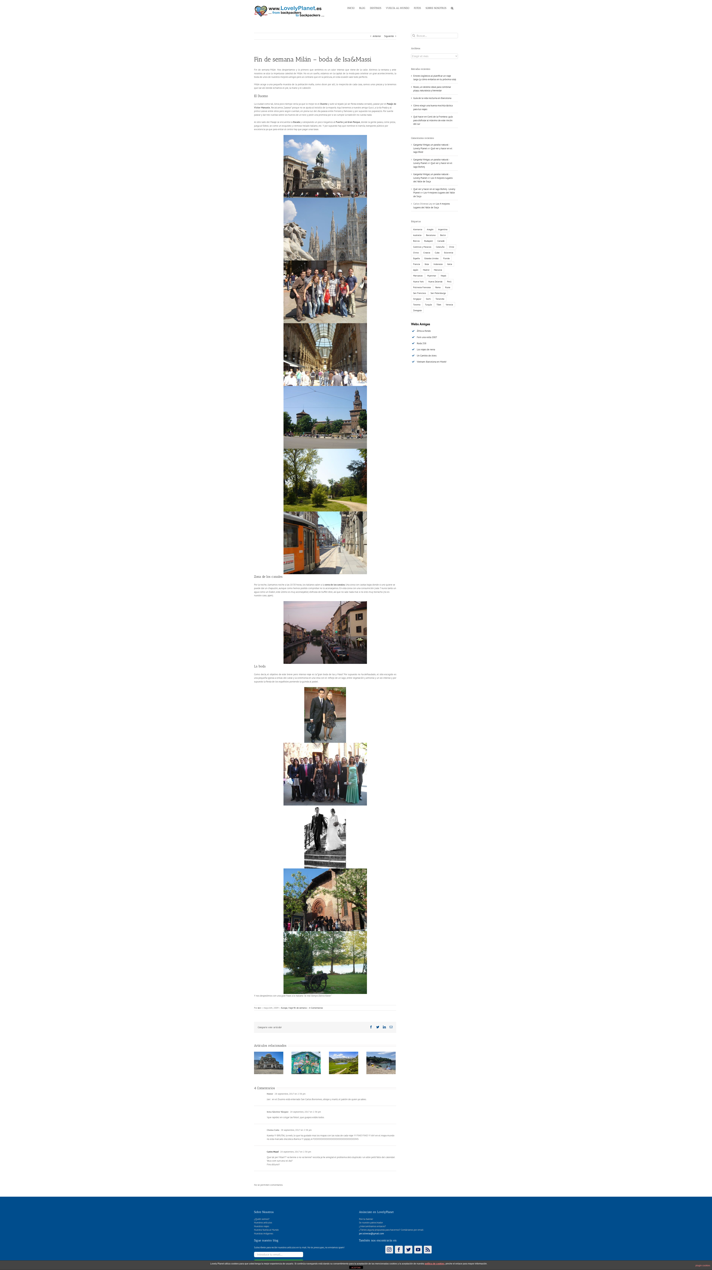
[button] (452, 8)
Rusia (447, 287)
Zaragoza (417, 310)
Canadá (440, 240)
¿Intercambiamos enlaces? (372, 1226)
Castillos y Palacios (422, 246)
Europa (284, 1007)
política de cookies (434, 1263)
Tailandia (440, 298)
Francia (416, 264)
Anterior (377, 36)
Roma (438, 287)
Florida (446, 258)
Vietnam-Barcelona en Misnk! (431, 361)
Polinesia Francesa (422, 287)
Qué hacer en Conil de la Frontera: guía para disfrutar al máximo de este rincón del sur (433, 120)
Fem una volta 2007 (427, 337)
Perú (449, 281)
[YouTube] (418, 1249)
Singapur (417, 298)
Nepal (443, 275)
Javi (259, 1007)
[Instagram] (389, 1249)
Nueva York (418, 281)
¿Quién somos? (261, 1219)
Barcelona (431, 235)
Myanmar (431, 275)
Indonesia (438, 264)
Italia (449, 264)
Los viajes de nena (426, 349)
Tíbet (438, 304)
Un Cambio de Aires (426, 355)
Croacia (426, 252)
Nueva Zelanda (435, 281)
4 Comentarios (316, 1007)
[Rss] (428, 1249)
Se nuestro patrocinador (371, 1222)
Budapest (428, 240)
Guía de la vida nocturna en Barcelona (432, 98)
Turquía (428, 304)
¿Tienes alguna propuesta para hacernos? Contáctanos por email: (391, 1229)
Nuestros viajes (261, 1226)
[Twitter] (408, 1249)
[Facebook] (399, 1249)
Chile (451, 246)
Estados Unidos (431, 258)
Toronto (416, 304)
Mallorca (438, 269)
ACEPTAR (356, 1267)
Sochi (428, 298)
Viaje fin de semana (297, 1007)
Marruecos (418, 275)
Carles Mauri (273, 1151)
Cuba (437, 252)
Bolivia (416, 240)
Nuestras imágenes (263, 1233)
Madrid (426, 269)
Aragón (430, 229)
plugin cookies (702, 1265)
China (416, 252)
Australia (417, 235)
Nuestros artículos (263, 1222)
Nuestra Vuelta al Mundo (266, 1229)
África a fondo (424, 330)
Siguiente (389, 36)
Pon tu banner (366, 1219)
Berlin (443, 235)
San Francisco (419, 293)
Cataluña (440, 246)
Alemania (417, 229)
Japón (415, 269)
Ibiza (427, 264)
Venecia (449, 304)
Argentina (442, 229)
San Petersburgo (438, 293)
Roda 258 (421, 343)
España (416, 258)
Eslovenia (448, 252)
